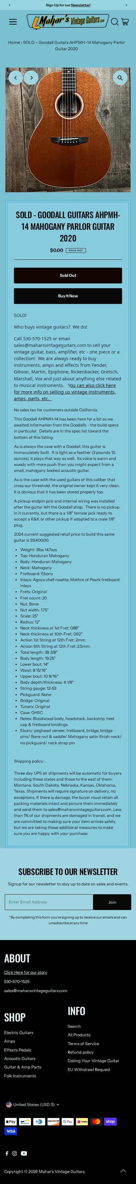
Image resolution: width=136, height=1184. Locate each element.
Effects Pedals (17, 1050)
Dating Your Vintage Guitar (93, 1060)
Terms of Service (83, 1043)
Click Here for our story (25, 972)
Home (14, 42)
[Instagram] (14, 1154)
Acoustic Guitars (19, 1058)
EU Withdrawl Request (89, 1069)
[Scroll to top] (123, 1171)
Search (74, 1026)
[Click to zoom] (120, 78)
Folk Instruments (20, 1076)
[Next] (31, 78)
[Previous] (16, 78)
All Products (79, 1034)
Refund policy (81, 1052)
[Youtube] (24, 1154)
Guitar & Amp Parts (22, 1067)
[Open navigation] (15, 22)
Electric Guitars (18, 1032)
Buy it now (68, 296)
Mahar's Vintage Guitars (61, 1171)
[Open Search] (115, 22)
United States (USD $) (34, 1104)
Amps (9, 1041)
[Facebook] (7, 1154)
